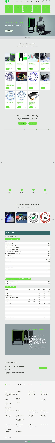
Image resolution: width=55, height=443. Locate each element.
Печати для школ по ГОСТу (43, 398)
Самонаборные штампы (8, 403)
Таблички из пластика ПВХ (31, 397)
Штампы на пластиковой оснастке (9, 396)
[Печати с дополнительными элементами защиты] (10, 81)
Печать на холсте (7, 414)
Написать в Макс (9, 384)
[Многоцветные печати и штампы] (33, 62)
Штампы (6, 391)
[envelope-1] (43, 1)
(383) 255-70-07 (32, 384)
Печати (41, 391)
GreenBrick (29, 441)
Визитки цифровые (42, 414)
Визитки (17, 394)
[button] (10, 190)
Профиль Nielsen (30, 395)
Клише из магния (7, 426)
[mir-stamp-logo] (7, 1)
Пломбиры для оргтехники (20, 415)
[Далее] (53, 162)
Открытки (17, 399)
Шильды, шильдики (30, 415)
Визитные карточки (43, 410)
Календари (17, 397)
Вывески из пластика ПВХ (31, 393)
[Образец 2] (22, 159)
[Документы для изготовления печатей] (33, 100)
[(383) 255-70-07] (29, 384)
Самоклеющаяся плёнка (8, 415)
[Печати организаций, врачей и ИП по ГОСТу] (33, 81)
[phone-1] (46, 1)
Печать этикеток (19, 431)
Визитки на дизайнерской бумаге (44, 412)
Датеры (6, 404)
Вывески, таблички (31, 391)
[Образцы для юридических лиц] (10, 62)
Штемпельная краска (7, 408)
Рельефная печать (31, 424)
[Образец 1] (10, 159)
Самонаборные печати (43, 400)
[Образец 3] (33, 159)
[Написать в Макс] (5, 384)
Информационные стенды (31, 394)
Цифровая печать (18, 402)
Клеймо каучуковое (19, 426)
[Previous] (2, 162)
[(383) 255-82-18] (41, 384)
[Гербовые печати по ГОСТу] (45, 62)
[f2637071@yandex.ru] (17, 384)
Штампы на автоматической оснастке (10, 393)
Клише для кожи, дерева (8, 429)
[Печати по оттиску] (10, 100)
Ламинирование (18, 398)
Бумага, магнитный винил (8, 416)
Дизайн (17, 395)
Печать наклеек (7, 431)
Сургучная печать (18, 416)
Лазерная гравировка (32, 410)
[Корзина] (49, 2)
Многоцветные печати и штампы (44, 393)
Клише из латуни (7, 428)
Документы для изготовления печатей (45, 402)
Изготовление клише (8, 424)
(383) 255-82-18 (44, 384)
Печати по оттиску (42, 399)
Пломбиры (18, 410)
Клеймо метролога (19, 424)
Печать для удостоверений (32, 428)
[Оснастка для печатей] (21, 81)
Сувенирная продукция (44, 424)
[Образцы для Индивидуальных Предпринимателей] (21, 62)
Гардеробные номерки (31, 414)
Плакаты (17, 401)
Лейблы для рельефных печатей (32, 426)
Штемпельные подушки (8, 407)
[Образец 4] (45, 159)
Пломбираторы (18, 414)
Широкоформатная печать (9, 410)
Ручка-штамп (6, 399)
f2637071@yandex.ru (21, 384)
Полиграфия (18, 391)
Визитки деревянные (43, 415)
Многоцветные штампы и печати (9, 402)
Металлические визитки (43, 416)
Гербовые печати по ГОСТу (43, 394)
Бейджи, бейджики (30, 416)
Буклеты (17, 393)
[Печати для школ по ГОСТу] (45, 81)
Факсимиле (6, 398)
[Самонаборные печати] (21, 100)
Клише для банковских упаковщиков (33, 412)
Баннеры (6, 412)
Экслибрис (6, 400)
